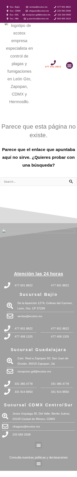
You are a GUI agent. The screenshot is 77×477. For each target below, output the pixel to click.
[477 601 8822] (53, 62)
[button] (69, 65)
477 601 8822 (53, 67)
